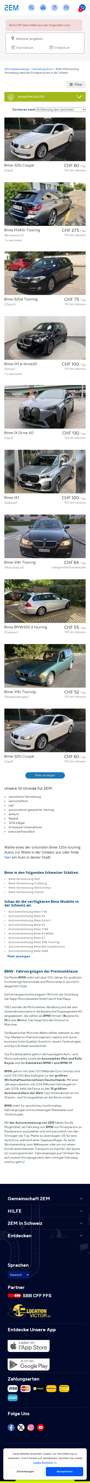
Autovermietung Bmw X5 (27, 925)
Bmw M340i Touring (21, 230)
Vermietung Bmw (42, 69)
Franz (67, 10)
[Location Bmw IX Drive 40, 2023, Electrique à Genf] (45, 407)
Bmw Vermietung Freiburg (28, 883)
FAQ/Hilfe (55, 10)
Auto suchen (32, 10)
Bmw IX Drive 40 (18, 432)
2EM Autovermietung (17, 69)
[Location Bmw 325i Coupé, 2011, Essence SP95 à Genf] (45, 139)
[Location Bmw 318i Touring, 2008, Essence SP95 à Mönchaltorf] (45, 536)
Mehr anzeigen (45, 775)
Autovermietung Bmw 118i (28, 912)
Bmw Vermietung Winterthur (30, 888)
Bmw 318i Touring (19, 562)
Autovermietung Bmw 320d (28, 951)
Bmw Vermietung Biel (24, 879)
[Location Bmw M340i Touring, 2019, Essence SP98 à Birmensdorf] (45, 204)
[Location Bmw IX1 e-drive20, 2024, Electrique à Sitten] (45, 338)
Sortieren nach (23, 109)
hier (7, 857)
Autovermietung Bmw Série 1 (30, 920)
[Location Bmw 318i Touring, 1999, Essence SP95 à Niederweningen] (45, 666)
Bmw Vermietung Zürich (26, 892)
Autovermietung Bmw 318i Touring (34, 942)
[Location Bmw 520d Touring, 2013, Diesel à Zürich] (45, 273)
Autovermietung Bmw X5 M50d (31, 933)
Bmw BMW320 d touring (24, 627)
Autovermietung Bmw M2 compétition (37, 946)
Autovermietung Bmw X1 (27, 938)
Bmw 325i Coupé (18, 165)
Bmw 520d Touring (20, 299)
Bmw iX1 (10, 497)
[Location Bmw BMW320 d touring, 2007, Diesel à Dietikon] (45, 601)
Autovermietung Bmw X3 (27, 916)
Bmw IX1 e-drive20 (19, 363)
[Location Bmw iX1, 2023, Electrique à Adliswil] (45, 471)
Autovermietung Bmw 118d (28, 929)
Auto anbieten (44, 10)
